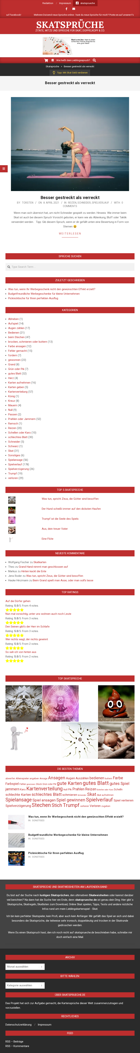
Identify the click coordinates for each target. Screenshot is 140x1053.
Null (10, 410)
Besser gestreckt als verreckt (70, 197)
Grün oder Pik (16, 369)
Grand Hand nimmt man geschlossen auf (43, 566)
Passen (12, 414)
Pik (70, 789)
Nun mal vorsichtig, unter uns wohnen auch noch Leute (38, 613)
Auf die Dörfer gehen (17, 601)
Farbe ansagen (17, 346)
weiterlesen (70, 233)
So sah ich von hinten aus (20, 652)
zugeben (105, 806)
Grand (11, 364)
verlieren (84, 806)
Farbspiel (12, 784)
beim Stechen (16, 337)
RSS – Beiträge (14, 1041)
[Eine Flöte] (23, 740)
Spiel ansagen (44, 800)
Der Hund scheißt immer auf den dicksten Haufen (71, 508)
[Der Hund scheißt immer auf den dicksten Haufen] (116, 703)
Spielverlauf (100, 202)
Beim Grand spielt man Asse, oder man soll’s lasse (63, 580)
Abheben (13, 319)
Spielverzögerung (18, 469)
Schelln (118, 789)
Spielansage (15, 460)
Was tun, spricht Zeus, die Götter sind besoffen (70, 498)
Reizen (72, 202)
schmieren (69, 795)
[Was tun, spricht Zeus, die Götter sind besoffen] (23, 703)
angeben (34, 778)
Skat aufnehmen (105, 795)
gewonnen (14, 360)
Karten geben (16, 387)
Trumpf (12, 473)
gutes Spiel (119, 783)
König (11, 396)
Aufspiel (13, 323)
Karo (23, 789)
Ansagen (56, 777)
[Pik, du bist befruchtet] (79, 740)
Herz (11, 378)
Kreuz (11, 400)
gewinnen (31, 784)
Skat (10, 450)
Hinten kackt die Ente (33, 571)
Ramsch (13, 423)
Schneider (84, 202)
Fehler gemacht (17, 350)
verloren (13, 478)
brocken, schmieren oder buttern (27, 341)
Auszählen (82, 778)
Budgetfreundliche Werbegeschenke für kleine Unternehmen (44, 293)
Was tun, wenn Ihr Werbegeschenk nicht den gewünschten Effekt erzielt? (51, 289)
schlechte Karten (18, 795)
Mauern (12, 405)
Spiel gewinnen (70, 800)
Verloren (95, 806)
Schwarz (13, 446)
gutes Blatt (14, 373)
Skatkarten (40, 562)
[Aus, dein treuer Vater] (116, 740)
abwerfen (10, 778)
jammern (12, 789)
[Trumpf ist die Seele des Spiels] (60, 703)
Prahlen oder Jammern (22, 419)
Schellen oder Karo (19, 432)
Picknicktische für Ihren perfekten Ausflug (33, 298)
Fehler (23, 784)
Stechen (41, 805)
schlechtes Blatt (18, 437)
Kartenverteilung (18, 391)
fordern (12, 355)
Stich (57, 805)
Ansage (43, 778)
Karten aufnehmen (19, 382)
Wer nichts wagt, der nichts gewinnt (26, 639)
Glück (39, 784)
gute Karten (69, 783)
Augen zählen (16, 328)
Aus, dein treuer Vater (55, 528)
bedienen (97, 778)
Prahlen (78, 789)
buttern (108, 778)
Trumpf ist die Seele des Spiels (60, 518)
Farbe (118, 778)
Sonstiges (14, 455)
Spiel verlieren (123, 800)
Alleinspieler (22, 778)
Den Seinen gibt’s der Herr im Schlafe (27, 626)
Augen (70, 778)
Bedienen (13, 332)
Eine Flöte (47, 538)
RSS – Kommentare (17, 1046)
